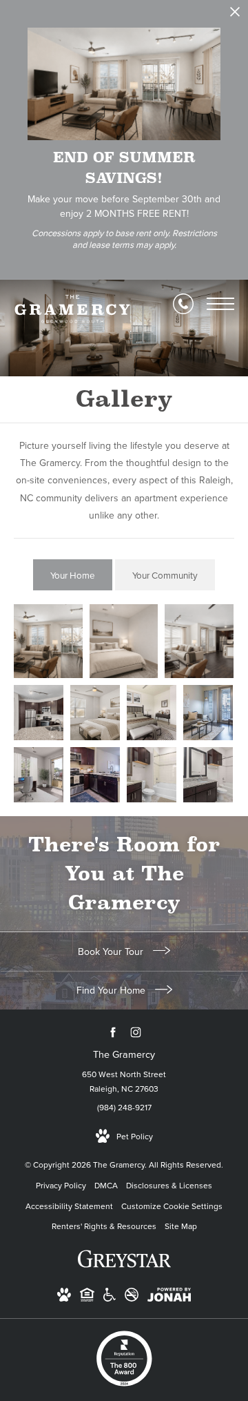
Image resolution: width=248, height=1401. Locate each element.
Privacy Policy (61, 1185)
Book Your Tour (112, 952)
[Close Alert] (235, 15)
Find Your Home (112, 990)
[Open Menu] (220, 304)
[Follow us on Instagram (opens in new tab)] (135, 1032)
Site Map (181, 1226)
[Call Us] (183, 303)
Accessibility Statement (69, 1206)
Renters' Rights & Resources (104, 1226)
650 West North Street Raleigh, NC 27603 (124, 1082)
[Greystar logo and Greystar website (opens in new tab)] (124, 1266)
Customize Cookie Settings (172, 1206)
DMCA (106, 1185)
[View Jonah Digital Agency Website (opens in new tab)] (169, 1297)
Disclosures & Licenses (169, 1185)
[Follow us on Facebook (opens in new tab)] (112, 1032)
